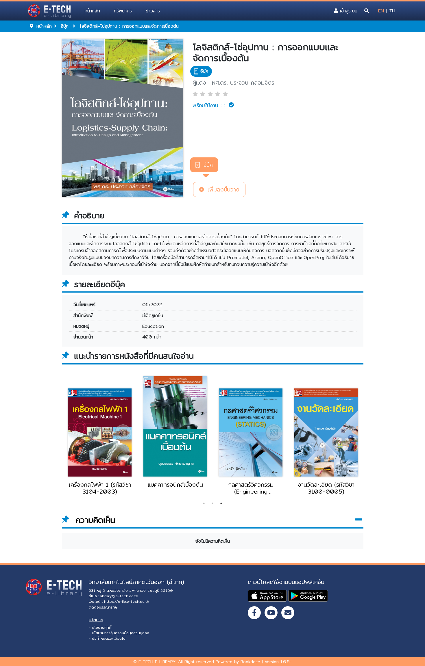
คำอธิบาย (89, 216)
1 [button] (204, 503)
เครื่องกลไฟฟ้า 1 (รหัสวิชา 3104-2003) (100, 488)
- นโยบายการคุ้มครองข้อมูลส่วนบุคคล (119, 633)
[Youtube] (271, 612)
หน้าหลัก (92, 10)
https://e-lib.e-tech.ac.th (126, 601)
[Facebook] (254, 612)
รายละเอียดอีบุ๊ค (99, 284)
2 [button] (212, 503)
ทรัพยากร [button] (123, 10)
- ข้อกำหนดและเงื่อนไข (107, 638)
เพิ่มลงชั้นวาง (222, 189)
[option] (100, 440)
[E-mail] (287, 612)
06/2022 (152, 304)
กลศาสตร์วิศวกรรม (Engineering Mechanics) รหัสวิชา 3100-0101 (251, 488)
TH (392, 10)
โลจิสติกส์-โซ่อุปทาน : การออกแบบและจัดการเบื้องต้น (265, 52)
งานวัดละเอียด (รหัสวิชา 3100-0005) (326, 488)
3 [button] (221, 503)
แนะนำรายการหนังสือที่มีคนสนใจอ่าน (134, 356)
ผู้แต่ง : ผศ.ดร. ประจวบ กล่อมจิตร (233, 82)
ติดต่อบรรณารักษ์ (103, 607)
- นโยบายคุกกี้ (100, 627)
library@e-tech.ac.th (119, 596)
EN (381, 10)
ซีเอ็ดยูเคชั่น (152, 315)
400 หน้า (151, 337)
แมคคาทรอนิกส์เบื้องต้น (175, 484)
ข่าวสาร (153, 10)
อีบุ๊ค (208, 165)
